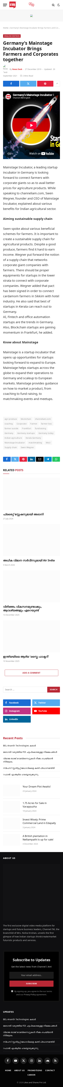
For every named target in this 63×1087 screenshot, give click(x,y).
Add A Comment (31, 672)
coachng (9, 423)
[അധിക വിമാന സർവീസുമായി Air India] (31, 540)
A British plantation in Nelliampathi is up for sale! (38, 837)
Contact (50, 1070)
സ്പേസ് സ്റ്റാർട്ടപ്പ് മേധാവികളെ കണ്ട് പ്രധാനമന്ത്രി (29, 768)
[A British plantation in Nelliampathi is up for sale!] (11, 840)
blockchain (26, 419)
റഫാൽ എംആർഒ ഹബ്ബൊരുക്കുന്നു (20, 774)
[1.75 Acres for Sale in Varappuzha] (11, 807)
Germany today (46, 433)
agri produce (11, 419)
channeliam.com (43, 419)
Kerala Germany (33, 437)
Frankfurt (26, 428)
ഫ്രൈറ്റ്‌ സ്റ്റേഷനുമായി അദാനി (23, 514)
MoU (48, 442)
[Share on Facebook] (11, 84)
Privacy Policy (30, 994)
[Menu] (5, 5)
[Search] (53, 5)
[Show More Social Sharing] (57, 84)
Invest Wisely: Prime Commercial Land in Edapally (39, 821)
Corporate (22, 423)
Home (5, 28)
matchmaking (35, 442)
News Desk (17, 69)
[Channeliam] (12, 5)
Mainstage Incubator (15, 442)
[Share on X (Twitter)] (28, 84)
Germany (9, 433)
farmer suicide (11, 428)
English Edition (11, 36)
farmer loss (46, 423)
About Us (19, 1070)
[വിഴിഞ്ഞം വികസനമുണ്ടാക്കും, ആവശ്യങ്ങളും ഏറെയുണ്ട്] (31, 586)
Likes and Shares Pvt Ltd (35, 1082)
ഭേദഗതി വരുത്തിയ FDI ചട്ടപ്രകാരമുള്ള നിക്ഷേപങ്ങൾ (30, 752)
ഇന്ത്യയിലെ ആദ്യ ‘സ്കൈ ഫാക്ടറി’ (26, 656)
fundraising (40, 428)
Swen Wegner (27, 447)
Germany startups (26, 433)
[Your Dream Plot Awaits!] (11, 790)
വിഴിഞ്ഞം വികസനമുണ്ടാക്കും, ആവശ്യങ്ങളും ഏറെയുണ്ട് (22, 608)
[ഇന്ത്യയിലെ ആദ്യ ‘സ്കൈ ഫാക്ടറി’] (31, 636)
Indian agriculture (13, 437)
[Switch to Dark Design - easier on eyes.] (58, 5)
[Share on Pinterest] (45, 84)
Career (31, 1075)
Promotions (35, 1070)
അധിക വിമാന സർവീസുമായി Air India (29, 560)
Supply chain (11, 447)
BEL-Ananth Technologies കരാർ (19, 745)
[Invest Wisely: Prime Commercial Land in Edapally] (11, 823)
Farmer (33, 423)
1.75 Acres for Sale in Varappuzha (35, 804)
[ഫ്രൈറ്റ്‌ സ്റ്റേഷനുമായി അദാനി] (31, 494)
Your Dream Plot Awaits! (37, 786)
